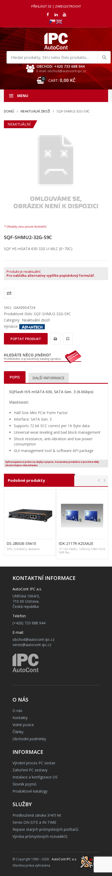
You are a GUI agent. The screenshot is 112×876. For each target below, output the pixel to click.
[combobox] (58, 57)
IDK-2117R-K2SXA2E (76, 543)
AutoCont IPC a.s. (64, 859)
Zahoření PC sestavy (30, 769)
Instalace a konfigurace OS (35, 777)
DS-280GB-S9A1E (21, 543)
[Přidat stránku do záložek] (66, 338)
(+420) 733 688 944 (29, 622)
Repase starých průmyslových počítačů (45, 829)
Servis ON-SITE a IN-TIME (34, 822)
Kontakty (20, 717)
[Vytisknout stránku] (54, 338)
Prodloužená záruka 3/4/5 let (37, 815)
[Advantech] (32, 326)
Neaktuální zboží (35, 111)
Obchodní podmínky (29, 738)
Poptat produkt (25, 338)
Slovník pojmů (24, 784)
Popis (15, 377)
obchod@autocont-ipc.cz (33, 639)
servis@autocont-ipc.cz (32, 644)
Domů (9, 111)
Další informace (49, 377)
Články (18, 731)
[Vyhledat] (103, 57)
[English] (59, 21)
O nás (17, 710)
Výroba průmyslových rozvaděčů (40, 836)
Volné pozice (23, 724)
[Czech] (52, 21)
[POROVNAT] (9, 293)
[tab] (15, 377)
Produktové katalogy (30, 791)
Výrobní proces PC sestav (34, 762)
